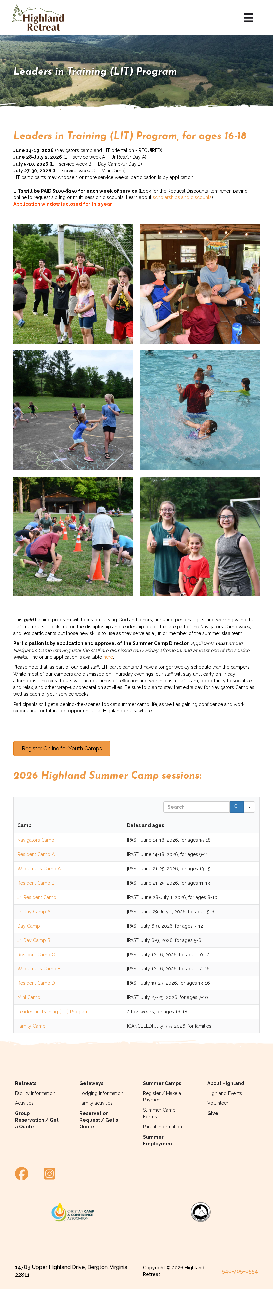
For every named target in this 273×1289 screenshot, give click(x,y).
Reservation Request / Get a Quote (98, 1120)
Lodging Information (101, 1093)
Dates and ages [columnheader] (145, 825)
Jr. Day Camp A (33, 911)
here (108, 657)
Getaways (91, 1083)
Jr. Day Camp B (33, 940)
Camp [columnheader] (24, 825)
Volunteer (217, 1103)
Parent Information (162, 1126)
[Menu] (248, 17)
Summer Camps (162, 1083)
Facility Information (35, 1093)
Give (212, 1113)
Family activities (96, 1103)
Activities (24, 1103)
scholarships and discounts (182, 197)
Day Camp (28, 926)
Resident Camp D (36, 983)
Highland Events (224, 1093)
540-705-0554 (240, 1271)
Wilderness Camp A (39, 868)
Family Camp (31, 1026)
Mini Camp (28, 997)
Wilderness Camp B (39, 968)
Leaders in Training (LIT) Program (53, 1011)
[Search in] (249, 807)
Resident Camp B (36, 883)
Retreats (25, 1083)
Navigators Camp (35, 840)
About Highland (225, 1083)
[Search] (237, 807)
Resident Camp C (36, 954)
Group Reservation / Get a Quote (37, 1120)
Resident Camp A (36, 854)
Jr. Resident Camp (36, 897)
